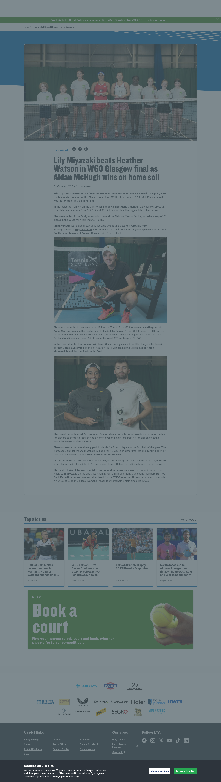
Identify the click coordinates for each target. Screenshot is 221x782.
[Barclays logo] (86, 686)
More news (187, 519)
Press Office (59, 744)
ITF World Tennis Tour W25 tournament (88, 470)
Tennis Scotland (89, 744)
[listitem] (45, 702)
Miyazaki (159, 206)
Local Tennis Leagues (119, 746)
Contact (57, 739)
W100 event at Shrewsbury (129, 477)
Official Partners (33, 749)
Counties (85, 739)
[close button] (218, 20)
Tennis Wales (87, 749)
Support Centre (61, 749)
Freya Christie (83, 229)
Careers (28, 744)
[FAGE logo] (110, 686)
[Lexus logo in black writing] (134, 686)
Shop (26, 754)
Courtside (117, 752)
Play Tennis (118, 739)
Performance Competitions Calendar (117, 206)
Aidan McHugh (62, 330)
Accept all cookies (186, 771)
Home (26, 27)
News (34, 27)
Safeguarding (31, 739)
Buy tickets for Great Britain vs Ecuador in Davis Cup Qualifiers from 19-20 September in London (108, 20)
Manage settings (160, 771)
